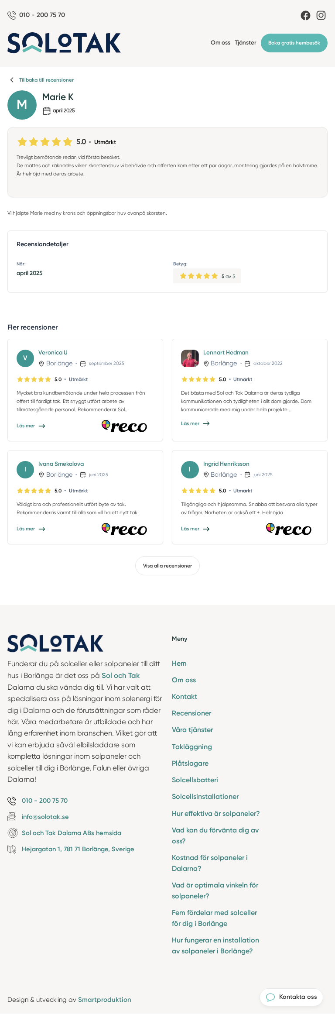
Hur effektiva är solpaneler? (216, 813)
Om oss (220, 42)
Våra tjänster (192, 730)
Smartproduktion (104, 1000)
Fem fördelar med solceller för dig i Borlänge (214, 918)
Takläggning (192, 747)
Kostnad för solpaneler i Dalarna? (210, 863)
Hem (179, 663)
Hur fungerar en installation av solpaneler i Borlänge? (215, 945)
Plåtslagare (190, 763)
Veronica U (53, 352)
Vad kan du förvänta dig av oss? (215, 835)
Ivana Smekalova (61, 463)
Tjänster (245, 42)
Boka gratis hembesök (294, 43)
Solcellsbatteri (195, 780)
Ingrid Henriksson (226, 463)
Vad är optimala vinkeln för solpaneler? (215, 890)
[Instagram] (321, 15)
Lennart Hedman (226, 352)
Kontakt (184, 696)
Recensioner (191, 713)
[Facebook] (305, 15)
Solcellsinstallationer (205, 796)
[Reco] (128, 426)
